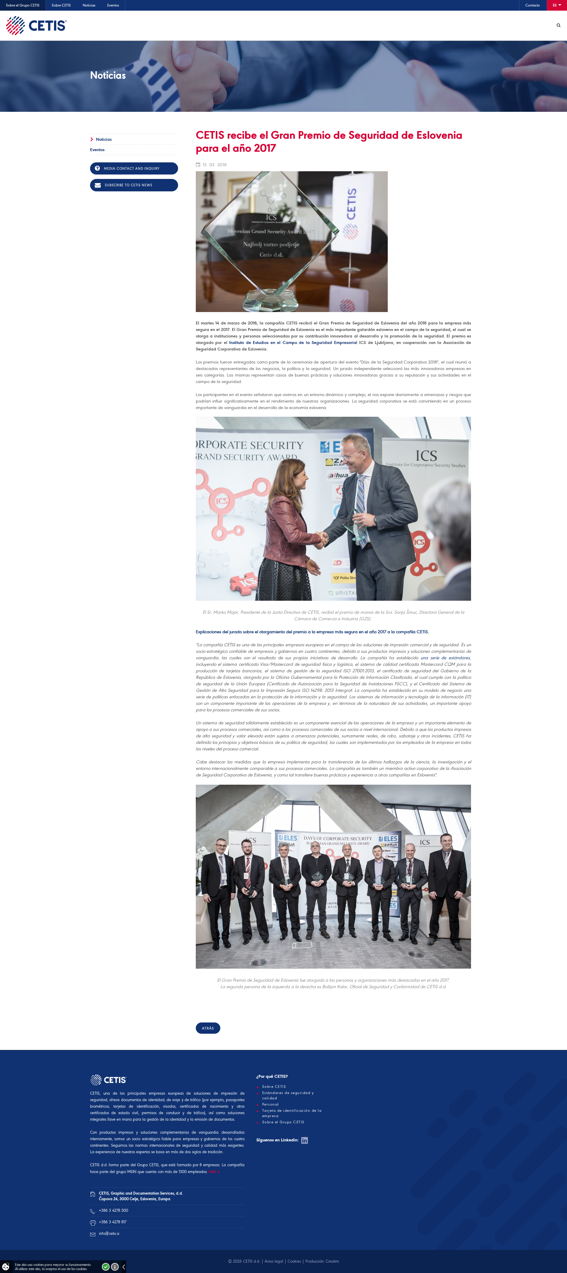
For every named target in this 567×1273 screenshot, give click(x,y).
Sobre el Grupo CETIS (23, 5)
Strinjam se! (106, 1267)
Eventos (113, 5)
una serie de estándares (445, 657)
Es (555, 5)
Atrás (208, 1028)
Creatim (332, 1261)
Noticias (89, 5)
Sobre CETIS (61, 5)
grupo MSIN (127, 1171)
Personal (270, 1104)
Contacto (532, 5)
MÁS (213, 1171)
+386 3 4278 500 (113, 1210)
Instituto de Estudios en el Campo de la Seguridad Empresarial (293, 342)
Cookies (294, 1261)
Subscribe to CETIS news (128, 185)
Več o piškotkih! (115, 1267)
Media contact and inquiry (131, 169)
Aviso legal (274, 1261)
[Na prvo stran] (36, 25)
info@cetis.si (109, 1233)
